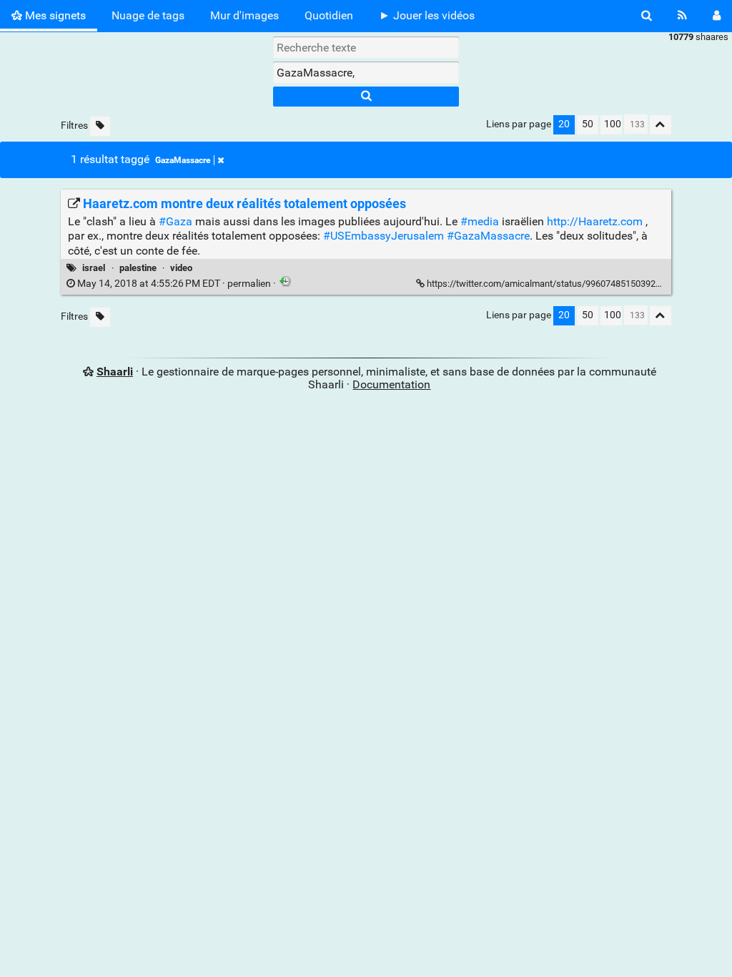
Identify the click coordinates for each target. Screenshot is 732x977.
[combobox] (366, 72)
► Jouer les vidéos (427, 15)
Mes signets (54, 15)
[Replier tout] (660, 124)
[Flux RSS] (682, 15)
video (181, 267)
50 (587, 124)
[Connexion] (716, 15)
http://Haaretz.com (595, 221)
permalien (174, 284)
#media (479, 221)
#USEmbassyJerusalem (383, 235)
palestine (138, 267)
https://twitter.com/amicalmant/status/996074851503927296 (551, 283)
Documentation (391, 384)
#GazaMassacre (488, 235)
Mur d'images (244, 15)
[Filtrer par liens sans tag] (100, 126)
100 (612, 124)
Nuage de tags (148, 15)
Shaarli (115, 371)
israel (93, 267)
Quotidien (329, 15)
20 (564, 124)
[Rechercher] (646, 15)
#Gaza (175, 221)
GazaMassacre (182, 160)
